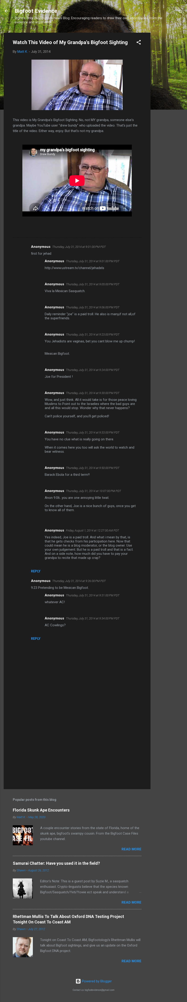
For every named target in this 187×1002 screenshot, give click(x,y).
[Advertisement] (168, 101)
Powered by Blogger (96, 981)
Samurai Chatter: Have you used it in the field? (56, 863)
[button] (138, 43)
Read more (131, 849)
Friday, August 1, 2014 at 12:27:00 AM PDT (92, 530)
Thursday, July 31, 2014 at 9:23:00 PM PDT (92, 334)
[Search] (180, 12)
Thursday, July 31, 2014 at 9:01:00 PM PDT (79, 247)
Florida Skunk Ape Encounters (41, 810)
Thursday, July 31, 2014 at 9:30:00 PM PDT (92, 393)
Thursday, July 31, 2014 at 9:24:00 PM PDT (92, 370)
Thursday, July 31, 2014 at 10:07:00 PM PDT (93, 491)
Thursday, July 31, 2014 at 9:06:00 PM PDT (92, 307)
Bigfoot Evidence (36, 11)
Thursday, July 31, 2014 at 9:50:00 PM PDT (92, 468)
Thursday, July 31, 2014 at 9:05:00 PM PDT (92, 284)
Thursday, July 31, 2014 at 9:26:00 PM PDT (79, 581)
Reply (35, 571)
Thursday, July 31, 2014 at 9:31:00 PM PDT (92, 595)
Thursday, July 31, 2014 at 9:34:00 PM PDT (92, 618)
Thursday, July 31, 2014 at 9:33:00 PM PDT (92, 432)
